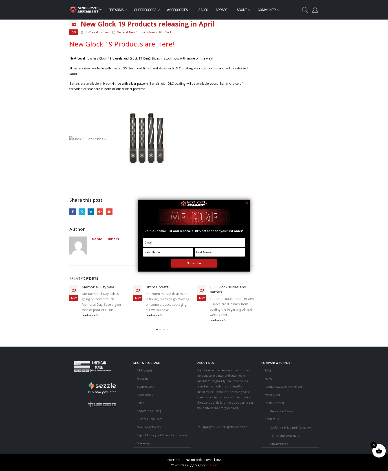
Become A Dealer (281, 411)
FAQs (268, 370)
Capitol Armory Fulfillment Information (162, 435)
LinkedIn (91, 211)
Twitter (82, 211)
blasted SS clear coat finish (131, 68)
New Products (138, 32)
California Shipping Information (291, 427)
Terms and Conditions (285, 436)
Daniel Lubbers (99, 32)
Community (267, 10)
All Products (145, 370)
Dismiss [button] (212, 465)
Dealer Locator (274, 403)
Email (109, 211)
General (122, 32)
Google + (100, 211)
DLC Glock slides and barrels (228, 289)
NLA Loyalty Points (149, 427)
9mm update (157, 287)
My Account (272, 395)
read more (89, 315)
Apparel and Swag (149, 411)
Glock (168, 32)
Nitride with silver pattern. (129, 83)
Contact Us (272, 419)
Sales (203, 10)
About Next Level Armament (283, 387)
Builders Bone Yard (150, 419)
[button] (305, 10)
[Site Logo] (85, 9)
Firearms (116, 10)
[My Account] (315, 10)
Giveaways (144, 443)
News (153, 32)
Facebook (72, 211)
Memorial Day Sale (98, 287)
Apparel (222, 10)
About (242, 10)
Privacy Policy (279, 444)
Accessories (177, 10)
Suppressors (145, 10)
